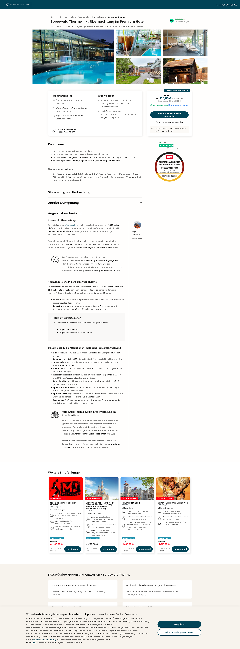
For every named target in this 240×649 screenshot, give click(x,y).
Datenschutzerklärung (44, 639)
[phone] (55, 131)
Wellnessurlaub (71, 225)
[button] (180, 19)
